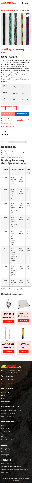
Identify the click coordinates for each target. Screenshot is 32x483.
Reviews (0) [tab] (23, 142)
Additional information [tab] (14, 142)
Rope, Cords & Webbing (8, 121)
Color (4, 98)
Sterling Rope (10, 126)
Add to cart (8, 114)
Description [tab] (5, 142)
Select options (8, 321)
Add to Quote (22, 114)
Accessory (9, 10)
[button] (22, 3)
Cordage (25, 119)
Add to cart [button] (23, 351)
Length (5, 92)
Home (3, 10)
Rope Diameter (5, 86)
